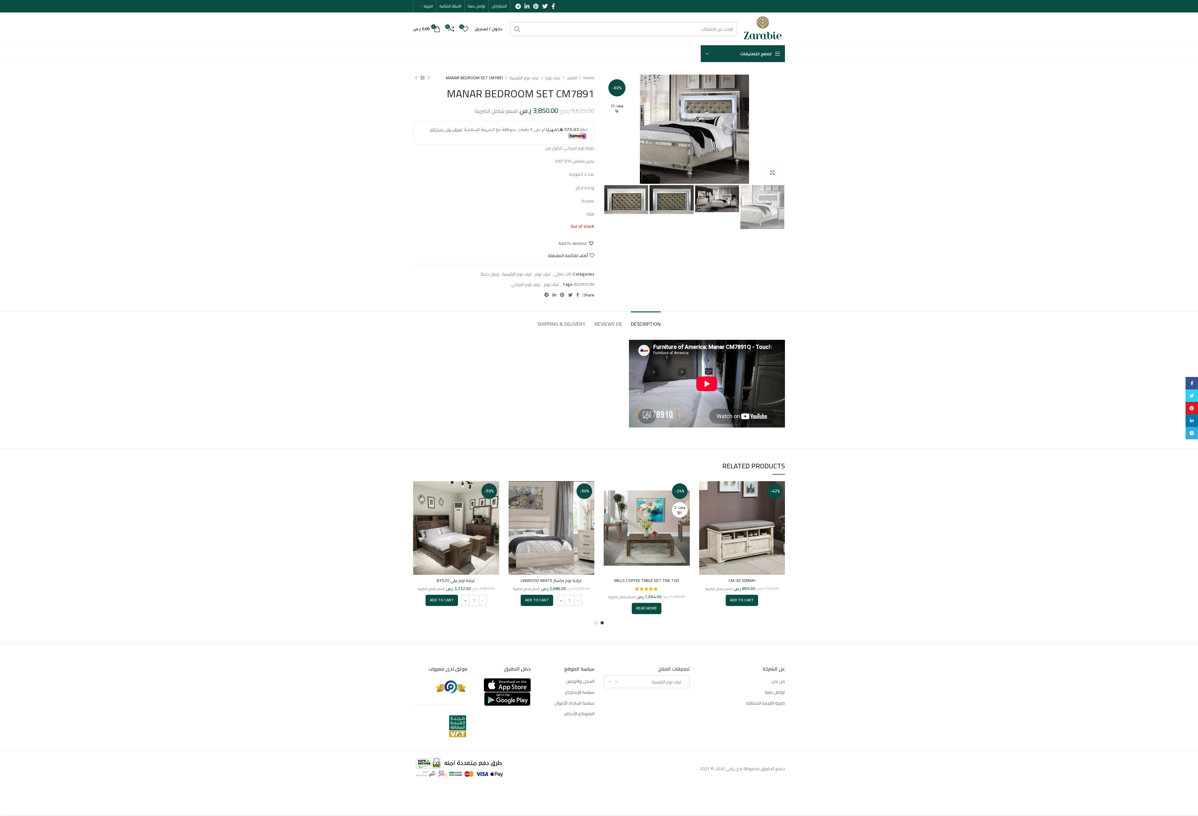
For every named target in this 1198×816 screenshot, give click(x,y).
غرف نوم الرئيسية (524, 78)
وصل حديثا (490, 274)
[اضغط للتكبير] (772, 172)
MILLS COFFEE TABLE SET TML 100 (646, 580)
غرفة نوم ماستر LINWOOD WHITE (551, 580)
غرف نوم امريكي (526, 284)
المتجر (571, 78)
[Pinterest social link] (535, 6)
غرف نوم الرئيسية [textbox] (668, 682)
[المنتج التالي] (416, 78)
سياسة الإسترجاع (579, 692)
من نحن (778, 681)
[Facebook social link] (553, 6)
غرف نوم (552, 78)
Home (588, 78)
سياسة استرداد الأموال (574, 703)
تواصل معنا (775, 692)
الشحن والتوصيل (580, 681)
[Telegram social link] (518, 6)
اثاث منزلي (562, 274)
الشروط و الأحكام (579, 714)
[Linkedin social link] (527, 6)
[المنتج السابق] (429, 78)
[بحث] (517, 29)
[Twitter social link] (545, 6)
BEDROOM (584, 284)
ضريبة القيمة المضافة (765, 703)
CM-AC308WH (741, 580)
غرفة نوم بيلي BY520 (456, 580)
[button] (576, 243)
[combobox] (647, 681)
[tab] (646, 320)
